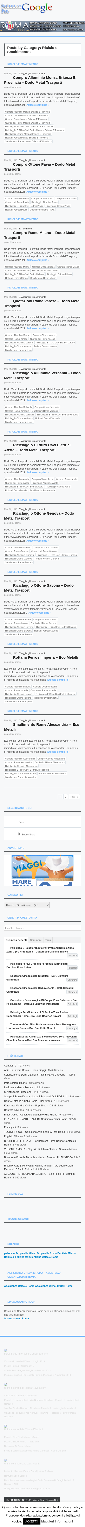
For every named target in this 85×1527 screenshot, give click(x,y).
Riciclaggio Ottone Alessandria (20, 773)
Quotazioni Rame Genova (44, 551)
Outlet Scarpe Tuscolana (18, 1091)
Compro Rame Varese (16, 338)
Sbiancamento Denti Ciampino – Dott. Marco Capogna (34, 1074)
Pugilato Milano (13, 1136)
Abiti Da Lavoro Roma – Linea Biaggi (25, 1070)
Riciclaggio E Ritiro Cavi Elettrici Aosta (24, 486)
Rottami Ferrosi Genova (47, 558)
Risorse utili (52, 1499)
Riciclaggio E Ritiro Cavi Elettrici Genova (57, 554)
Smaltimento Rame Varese (18, 349)
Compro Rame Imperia (16, 690)
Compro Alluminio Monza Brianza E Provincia (27, 111)
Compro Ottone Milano (43, 266)
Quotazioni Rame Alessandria (50, 762)
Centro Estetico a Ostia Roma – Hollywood (28, 1101)
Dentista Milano (66, 1253)
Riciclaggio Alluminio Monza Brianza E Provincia (29, 126)
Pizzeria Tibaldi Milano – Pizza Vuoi (21, 1441)
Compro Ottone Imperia (45, 686)
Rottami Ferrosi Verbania (47, 418)
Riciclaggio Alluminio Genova (19, 554)
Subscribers (26, 834)
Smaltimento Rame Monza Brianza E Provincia (28, 141)
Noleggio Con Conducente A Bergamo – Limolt (27, 1488)
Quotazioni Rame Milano (17, 270)
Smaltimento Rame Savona (18, 634)
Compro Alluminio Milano (17, 266)
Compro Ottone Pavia (42, 198)
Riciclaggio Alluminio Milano (45, 270)
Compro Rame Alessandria (18, 762)
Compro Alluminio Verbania (18, 407)
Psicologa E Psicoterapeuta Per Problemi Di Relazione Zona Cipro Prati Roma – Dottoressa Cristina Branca (40, 949)
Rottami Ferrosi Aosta (16, 490)
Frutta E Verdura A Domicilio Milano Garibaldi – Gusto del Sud (35, 1450)
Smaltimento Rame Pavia (42, 209)
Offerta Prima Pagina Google (18, 1370)
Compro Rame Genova (16, 551)
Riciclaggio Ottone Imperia (18, 697)
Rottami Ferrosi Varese (45, 346)
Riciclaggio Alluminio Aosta (45, 482)
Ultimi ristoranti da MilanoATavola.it (23, 1429)
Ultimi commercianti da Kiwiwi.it (21, 1463)
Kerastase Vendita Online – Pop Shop (25, 1105)
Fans (21, 822)
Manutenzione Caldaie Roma (41, 1257)
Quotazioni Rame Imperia (43, 690)
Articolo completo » (37, 105)
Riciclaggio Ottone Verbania (19, 418)
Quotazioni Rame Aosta (17, 482)
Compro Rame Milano (68, 266)
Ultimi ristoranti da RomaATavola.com (25, 1387)
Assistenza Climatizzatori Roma (54, 1286)
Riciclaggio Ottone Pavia (58, 205)
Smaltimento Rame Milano (43, 277)
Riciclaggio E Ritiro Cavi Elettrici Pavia (24, 205)
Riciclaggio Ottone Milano (59, 274)
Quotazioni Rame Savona (43, 623)
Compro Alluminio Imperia (18, 686)
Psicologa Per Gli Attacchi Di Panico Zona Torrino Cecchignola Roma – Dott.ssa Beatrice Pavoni (37, 1014)
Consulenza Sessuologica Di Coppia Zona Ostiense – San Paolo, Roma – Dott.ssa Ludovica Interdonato (41, 1002)
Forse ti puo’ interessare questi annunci (26, 1353)
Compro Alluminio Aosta (17, 479)
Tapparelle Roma (47, 1253)
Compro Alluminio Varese (17, 335)
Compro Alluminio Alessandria (20, 758)
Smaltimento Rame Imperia (18, 701)
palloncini (9, 1253)
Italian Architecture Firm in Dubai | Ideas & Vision (28, 1471)
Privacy (8, 1127)
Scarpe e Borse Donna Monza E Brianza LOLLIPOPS (34, 1096)
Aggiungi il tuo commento (33, 73)
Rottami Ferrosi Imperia (46, 697)
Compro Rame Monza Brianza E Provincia (26, 119)
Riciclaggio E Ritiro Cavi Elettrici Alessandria (27, 769)
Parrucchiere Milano (15, 1082)
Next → (74, 796)
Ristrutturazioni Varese (15, 1475)
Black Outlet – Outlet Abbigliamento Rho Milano (30, 1114)
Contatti (8, 1065)
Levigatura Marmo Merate (18, 1087)
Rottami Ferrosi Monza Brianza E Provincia (26, 137)
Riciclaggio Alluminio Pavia (44, 202)
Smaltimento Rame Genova (19, 562)
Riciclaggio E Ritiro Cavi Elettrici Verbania (57, 414)
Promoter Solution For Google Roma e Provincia (28, 1374)
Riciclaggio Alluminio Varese (19, 342)
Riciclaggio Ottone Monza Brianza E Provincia (28, 133)
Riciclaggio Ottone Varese (18, 346)
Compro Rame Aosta (66, 479)
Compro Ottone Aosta (42, 479)
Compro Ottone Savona (45, 619)
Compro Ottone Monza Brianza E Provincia (26, 115)
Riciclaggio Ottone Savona (18, 630)
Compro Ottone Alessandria (51, 758)
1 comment (26, 228)
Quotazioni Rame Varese (42, 338)
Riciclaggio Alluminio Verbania (19, 414)
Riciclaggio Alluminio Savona (19, 626)
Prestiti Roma (11, 1365)
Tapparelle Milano (26, 1253)
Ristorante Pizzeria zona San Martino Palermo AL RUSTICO (38, 1157)
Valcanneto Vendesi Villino (17, 1361)
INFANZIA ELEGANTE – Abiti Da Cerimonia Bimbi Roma (35, 1119)
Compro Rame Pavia (66, 198)
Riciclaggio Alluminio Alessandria (21, 766)
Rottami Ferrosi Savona (46, 630)
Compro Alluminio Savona (18, 619)
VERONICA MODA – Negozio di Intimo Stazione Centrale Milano (40, 1149)
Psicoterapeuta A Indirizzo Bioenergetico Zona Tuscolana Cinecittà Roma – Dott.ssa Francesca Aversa (41, 1038)
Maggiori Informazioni (57, 1521)
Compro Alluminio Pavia (17, 198)
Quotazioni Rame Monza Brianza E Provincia (27, 122)
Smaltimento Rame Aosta (42, 490)
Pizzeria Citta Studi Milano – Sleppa (21, 1437)
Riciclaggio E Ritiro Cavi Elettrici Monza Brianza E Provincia (34, 130)
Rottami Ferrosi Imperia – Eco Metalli (45, 657)
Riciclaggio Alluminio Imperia (19, 693)
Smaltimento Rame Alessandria (20, 777)
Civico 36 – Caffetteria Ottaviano (20, 1395)
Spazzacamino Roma (16, 1318)
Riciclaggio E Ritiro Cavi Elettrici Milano (24, 274)
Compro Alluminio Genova (18, 547)
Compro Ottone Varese (44, 335)
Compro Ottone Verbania (46, 407)
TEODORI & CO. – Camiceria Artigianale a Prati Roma (34, 1131)
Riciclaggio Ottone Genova (18, 558)
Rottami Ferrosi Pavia (16, 209)
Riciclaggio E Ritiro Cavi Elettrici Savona (56, 626)
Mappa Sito (38, 1499)
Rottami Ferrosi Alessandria (52, 773)
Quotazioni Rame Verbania (45, 410)
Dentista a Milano (14, 1110)
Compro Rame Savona (16, 623)
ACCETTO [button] (31, 1521)
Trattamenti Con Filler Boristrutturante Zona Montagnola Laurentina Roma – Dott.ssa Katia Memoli (41, 1026)
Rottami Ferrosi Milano (16, 277)
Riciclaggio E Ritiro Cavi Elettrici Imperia (56, 693)
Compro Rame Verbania (17, 410)
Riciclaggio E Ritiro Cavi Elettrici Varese (55, 342)
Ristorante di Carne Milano (17, 1446)
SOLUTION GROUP (20, 1499)
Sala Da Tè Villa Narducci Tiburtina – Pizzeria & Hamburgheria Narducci (40, 1408)
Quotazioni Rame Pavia (17, 202)
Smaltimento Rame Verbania (19, 421)
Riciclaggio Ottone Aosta (58, 486)
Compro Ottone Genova (46, 547)
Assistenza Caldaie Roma (19, 1286)
